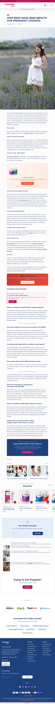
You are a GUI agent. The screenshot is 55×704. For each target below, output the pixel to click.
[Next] (42, 1)
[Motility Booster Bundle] (42, 496)
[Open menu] (2, 5)
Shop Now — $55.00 (27, 183)
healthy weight (23, 200)
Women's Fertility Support (25, 508)
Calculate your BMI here (13, 156)
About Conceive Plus (32, 654)
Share (10, 459)
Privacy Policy (46, 652)
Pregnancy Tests (42, 629)
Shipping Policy (46, 646)
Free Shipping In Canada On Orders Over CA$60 (27, 1)
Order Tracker (31, 644)
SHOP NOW (27, 587)
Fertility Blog (30, 652)
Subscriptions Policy (47, 644)
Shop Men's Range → (27, 452)
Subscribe (38, 533)
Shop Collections (31, 648)
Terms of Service (46, 648)
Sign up (27, 676)
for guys (9, 122)
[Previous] (13, 1)
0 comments (19, 24)
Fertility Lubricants (24, 625)
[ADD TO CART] (15, 502)
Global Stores (30, 659)
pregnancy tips (31, 232)
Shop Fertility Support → (27, 282)
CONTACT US (5, 660)
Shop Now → (12, 301)
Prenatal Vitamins (30, 629)
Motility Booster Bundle (41, 508)
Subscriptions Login (32, 646)
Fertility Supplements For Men (16, 629)
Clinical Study (31, 656)
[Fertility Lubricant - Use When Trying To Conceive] (9, 496)
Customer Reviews (32, 661)
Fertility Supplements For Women (40, 625)
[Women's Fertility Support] (26, 496)
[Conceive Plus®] (9, 5)
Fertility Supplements (12, 625)
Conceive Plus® (29, 695)
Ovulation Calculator (32, 650)
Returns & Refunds (47, 654)
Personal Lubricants (27, 632)
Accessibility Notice (47, 650)
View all (50, 485)
